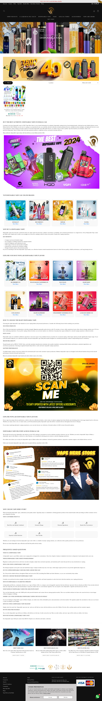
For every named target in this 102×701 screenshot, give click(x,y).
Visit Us (4, 682)
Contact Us (5, 679)
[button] (11, 113)
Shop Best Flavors (83, 655)
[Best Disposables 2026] (51, 637)
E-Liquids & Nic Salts (28, 16)
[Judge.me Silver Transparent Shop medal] (56, 667)
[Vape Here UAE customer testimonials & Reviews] (51, 499)
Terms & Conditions (7, 684)
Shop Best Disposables (51, 655)
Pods (55, 16)
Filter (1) (9, 82)
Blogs (42, 3)
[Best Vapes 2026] (18, 637)
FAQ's (14, 3)
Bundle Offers (26, 3)
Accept (50, 697)
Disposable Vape (44, 16)
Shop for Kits (12, 16)
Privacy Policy (47, 693)
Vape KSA (19, 3)
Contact (10, 3)
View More (15, 223)
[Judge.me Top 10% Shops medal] (69, 667)
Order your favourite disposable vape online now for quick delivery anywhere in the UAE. (25, 443)
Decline (66, 697)
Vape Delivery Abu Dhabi (8, 692)
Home (41, 35)
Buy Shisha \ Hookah (35, 3)
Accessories (76, 16)
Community (5, 686)
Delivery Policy (30, 679)
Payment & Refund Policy (33, 682)
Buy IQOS (51, 19)
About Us (5, 3)
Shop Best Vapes (18, 655)
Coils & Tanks (64, 16)
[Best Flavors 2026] (83, 637)
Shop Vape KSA (6, 688)
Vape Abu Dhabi (89, 16)
